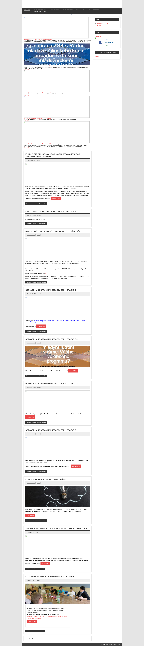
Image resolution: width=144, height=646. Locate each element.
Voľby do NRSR (68, 10)
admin (38, 160)
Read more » (27, 42)
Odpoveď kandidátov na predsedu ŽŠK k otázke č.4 (37, 66)
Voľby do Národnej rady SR (37, 569)
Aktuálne (27, 10)
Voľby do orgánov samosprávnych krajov (36, 203)
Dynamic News (116, 644)
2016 (27, 569)
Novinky (99, 25)
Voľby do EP (80, 10)
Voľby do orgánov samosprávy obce (40, 10)
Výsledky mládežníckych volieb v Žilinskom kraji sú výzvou (56, 529)
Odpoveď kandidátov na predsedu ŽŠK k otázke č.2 (37, 118)
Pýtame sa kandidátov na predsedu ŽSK (45, 479)
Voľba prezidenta (94, 10)
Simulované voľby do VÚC (104, 23)
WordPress (108, 644)
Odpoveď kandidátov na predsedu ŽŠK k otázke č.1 (37, 144)
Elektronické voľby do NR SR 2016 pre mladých (49, 577)
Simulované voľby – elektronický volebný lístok (51, 212)
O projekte (98, 36)
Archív (97, 56)
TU (46, 273)
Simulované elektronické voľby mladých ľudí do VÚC (38, 39)
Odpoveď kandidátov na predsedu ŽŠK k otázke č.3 (37, 92)
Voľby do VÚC (54, 10)
